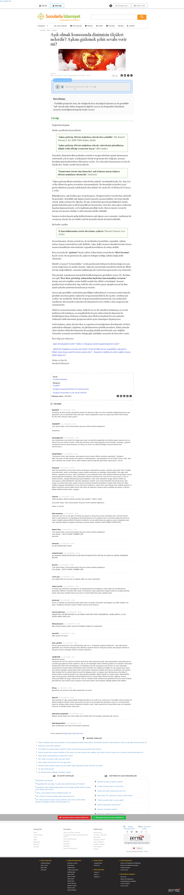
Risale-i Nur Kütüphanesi (127, 879)
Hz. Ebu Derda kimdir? (46, 769)
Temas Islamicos (71, 883)
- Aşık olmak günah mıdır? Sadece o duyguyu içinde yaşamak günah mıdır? (86, 344)
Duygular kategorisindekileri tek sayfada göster (71, 389)
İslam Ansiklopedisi (70, 848)
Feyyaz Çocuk (124, 869)
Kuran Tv (96, 874)
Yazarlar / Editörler (100, 835)
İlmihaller (66, 846)
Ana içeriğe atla (5, 1)
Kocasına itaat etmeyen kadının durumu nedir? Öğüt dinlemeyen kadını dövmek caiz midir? (70, 765)
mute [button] (87, 87)
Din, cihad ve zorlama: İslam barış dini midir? (54, 759)
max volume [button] (95, 87)
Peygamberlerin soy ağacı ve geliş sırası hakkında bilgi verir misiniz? (60, 784)
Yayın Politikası (98, 842)
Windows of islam (71, 885)
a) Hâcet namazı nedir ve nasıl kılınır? (110, 786)
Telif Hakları (97, 847)
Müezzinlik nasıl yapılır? (44, 780)
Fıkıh (35, 832)
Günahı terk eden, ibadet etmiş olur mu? (111, 791)
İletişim (95, 849)
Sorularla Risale (98, 863)
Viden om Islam (71, 876)
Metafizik (37, 842)
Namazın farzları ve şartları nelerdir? (110, 782)
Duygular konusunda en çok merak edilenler (70, 393)
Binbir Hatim (44, 867)
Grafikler (132, 26)
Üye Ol (44, 6)
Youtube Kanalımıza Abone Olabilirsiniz (75, 817)
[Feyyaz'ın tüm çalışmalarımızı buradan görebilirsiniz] (174, 890)
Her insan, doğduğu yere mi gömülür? (110, 814)
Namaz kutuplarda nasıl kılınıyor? (109, 805)
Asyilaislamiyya (71, 872)
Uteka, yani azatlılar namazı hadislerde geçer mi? (53, 793)
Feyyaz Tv (97, 872)
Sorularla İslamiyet (60, 379)
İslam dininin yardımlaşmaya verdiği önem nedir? (55, 756)
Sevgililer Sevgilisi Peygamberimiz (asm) (75, 835)
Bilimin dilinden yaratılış (71, 832)
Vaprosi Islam (70, 874)
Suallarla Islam (71, 867)
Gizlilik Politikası (99, 844)
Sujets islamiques (71, 890)
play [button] (57, 87)
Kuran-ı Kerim (44, 865)
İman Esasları (38, 835)
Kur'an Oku (123, 876)
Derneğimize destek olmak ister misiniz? (137, 843)
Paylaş (116, 76)
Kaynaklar (97, 837)
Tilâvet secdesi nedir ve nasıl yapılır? (110, 800)
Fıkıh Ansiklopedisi (69, 839)
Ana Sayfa (42, 30)
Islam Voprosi (70, 865)
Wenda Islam (70, 881)
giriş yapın (68, 733)
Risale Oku (97, 865)
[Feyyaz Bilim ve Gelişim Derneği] (137, 839)
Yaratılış (36, 847)
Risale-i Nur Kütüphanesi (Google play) (131, 863)
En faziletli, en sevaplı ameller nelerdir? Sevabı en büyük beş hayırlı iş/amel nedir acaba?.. (70, 749)
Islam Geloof (70, 878)
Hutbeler (66, 844)
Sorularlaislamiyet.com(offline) (128, 881)
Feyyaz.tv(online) (125, 883)
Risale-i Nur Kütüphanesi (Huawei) (129, 865)
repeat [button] (75, 89)
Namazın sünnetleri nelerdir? (107, 809)
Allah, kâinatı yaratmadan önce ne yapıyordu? (54, 762)
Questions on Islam (72, 863)
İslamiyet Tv (97, 876)
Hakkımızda (97, 832)
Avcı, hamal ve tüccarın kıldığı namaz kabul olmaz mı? (55, 796)
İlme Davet (43, 869)
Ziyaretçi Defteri (99, 839)
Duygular (54, 30)
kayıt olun (79, 733)
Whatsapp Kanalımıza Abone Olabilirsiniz (110, 817)
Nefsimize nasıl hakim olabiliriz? (49, 746)
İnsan (48, 30)
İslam (35, 839)
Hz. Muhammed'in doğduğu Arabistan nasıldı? (54, 772)
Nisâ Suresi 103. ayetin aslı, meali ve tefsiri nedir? (115, 795)
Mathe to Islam (71, 887)
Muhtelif (36, 844)
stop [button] (62, 86)
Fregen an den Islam (72, 869)
